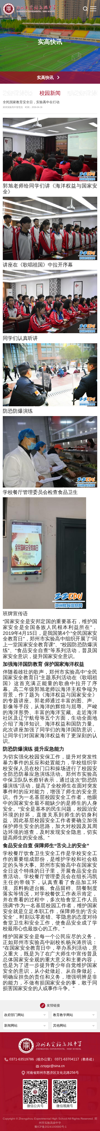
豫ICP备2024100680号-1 (50, 1126)
